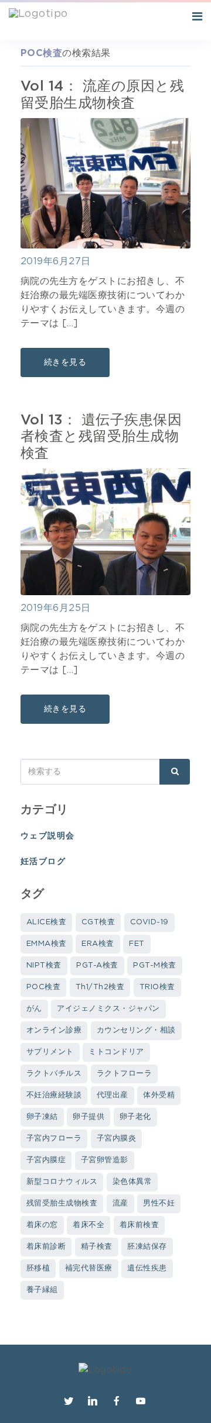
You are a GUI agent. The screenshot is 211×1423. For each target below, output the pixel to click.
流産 (120, 1203)
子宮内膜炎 (116, 1138)
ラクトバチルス (53, 1073)
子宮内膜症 (46, 1160)
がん (34, 1009)
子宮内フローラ (53, 1138)
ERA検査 (97, 944)
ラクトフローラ (124, 1073)
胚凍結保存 (146, 1247)
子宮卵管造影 (104, 1160)
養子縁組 (42, 1290)
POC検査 (43, 987)
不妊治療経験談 (53, 1095)
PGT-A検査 (97, 965)
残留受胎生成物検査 (61, 1203)
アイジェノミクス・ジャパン (108, 1009)
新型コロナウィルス (61, 1182)
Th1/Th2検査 (100, 987)
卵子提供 (88, 1117)
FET (136, 944)
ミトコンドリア (116, 1052)
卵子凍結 (42, 1117)
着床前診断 (46, 1247)
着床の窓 (42, 1225)
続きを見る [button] (65, 362)
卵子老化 (135, 1117)
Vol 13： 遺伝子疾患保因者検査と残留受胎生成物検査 (101, 437)
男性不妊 (159, 1203)
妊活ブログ (43, 862)
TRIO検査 (157, 987)
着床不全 (88, 1225)
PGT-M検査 (154, 965)
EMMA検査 (46, 944)
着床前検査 (139, 1225)
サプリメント (50, 1052)
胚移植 (38, 1268)
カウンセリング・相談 (136, 1030)
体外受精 (159, 1095)
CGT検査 (98, 922)
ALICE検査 (46, 922)
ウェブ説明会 (47, 836)
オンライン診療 (53, 1030)
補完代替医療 (89, 1268)
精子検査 (97, 1247)
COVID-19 (149, 922)
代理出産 (112, 1095)
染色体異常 (132, 1182)
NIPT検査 (44, 965)
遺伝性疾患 (146, 1268)
